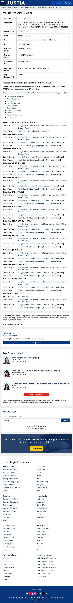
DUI (37, 479)
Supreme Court (8, 538)
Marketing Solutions (44, 555)
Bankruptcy (40, 469)
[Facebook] (32, 593)
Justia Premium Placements (46, 564)
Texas (38, 547)
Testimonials (41, 576)
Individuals (41, 466)
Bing (36, 131)
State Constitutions (43, 529)
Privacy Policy (59, 597)
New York (39, 544)
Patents (5, 570)
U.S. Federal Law (10, 525)
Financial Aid (40, 505)
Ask (46, 131)
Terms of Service (47, 597)
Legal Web (22, 131)
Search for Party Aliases (15, 97)
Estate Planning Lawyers (11, 482)
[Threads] (38, 593)
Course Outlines (42, 508)
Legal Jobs (6, 558)
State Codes (40, 532)
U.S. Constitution (9, 529)
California (39, 538)
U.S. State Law (42, 525)
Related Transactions (14, 115)
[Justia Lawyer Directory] (46, 593)
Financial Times (61, 126)
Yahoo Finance (36, 142)
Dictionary (40, 499)
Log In (60, 3)
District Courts (8, 544)
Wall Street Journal (47, 126)
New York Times (23, 128)
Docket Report (12, 108)
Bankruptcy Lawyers (10, 469)
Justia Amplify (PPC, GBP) (45, 570)
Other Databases (10, 555)
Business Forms (8, 564)
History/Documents (14, 110)
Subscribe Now (36, 448)
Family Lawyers (8, 485)
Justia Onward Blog (43, 573)
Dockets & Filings (9, 547)
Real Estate (7, 514)
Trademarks (7, 573)
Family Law (40, 485)
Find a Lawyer (9, 411)
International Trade (10, 511)
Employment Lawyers (10, 479)
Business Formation (10, 499)
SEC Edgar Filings (57, 142)
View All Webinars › (36, 394)
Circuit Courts (8, 541)
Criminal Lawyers (9, 475)
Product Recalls (8, 567)
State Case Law (41, 535)
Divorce (39, 475)
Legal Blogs (7, 561)
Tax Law (6, 517)
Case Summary (12, 106)
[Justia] (16, 3)
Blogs (38, 514)
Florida (38, 541)
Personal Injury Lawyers (11, 488)
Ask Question (36, 343)
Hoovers (46, 142)
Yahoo (41, 131)
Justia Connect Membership (46, 558)
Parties (9, 113)
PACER (28, 89)
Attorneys (10, 101)
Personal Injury (41, 488)
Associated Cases (13, 99)
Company (32, 597)
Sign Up (67, 3)
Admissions (40, 502)
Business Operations (10, 502)
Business (6, 496)
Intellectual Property (10, 508)
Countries (6, 576)
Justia (39, 589)
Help (38, 597)
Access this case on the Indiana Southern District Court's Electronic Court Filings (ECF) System (36, 93)
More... (5, 491)
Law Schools (41, 496)
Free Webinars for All (13, 353)
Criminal (39, 472)
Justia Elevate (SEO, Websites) (47, 567)
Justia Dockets (23, 146)
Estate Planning (42, 482)
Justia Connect (13, 597)
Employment (7, 505)
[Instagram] (35, 593)
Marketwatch (34, 126)
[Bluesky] (41, 593)
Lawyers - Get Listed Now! (36, 426)
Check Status (11, 117)
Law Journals (41, 511)
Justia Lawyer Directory (44, 561)
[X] (43, 593)
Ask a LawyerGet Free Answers (11, 334)
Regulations (7, 535)
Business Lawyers (9, 472)
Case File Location (13, 103)
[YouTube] (30, 593)
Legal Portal (23, 597)
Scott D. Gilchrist (23, 296)
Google (30, 131)
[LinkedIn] (27, 593)
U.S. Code (6, 532)
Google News (23, 126)
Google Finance (23, 142)
